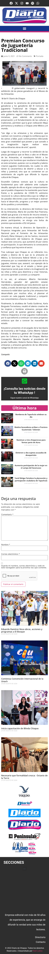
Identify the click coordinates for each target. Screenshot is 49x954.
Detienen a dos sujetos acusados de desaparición (31, 453)
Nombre (5, 544)
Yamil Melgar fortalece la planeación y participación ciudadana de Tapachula (31, 479)
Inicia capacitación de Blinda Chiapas (20, 728)
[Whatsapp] (38, 3)
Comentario (7, 514)
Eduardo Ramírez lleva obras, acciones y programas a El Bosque (21, 630)
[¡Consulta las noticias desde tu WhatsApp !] (24, 381)
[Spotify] (32, 3)
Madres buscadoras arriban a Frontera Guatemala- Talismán (31, 428)
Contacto (40, 942)
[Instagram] (22, 3)
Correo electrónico (10, 554)
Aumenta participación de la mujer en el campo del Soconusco (31, 466)
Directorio (40, 937)
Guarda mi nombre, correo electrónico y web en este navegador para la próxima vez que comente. (24, 567)
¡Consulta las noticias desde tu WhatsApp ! (24, 391)
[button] (24, 28)
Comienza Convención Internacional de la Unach (22, 680)
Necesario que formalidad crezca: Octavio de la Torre (24, 776)
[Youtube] (27, 3)
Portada (39, 56)
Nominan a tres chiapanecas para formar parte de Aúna (31, 441)
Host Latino (37, 951)
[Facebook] (11, 3)
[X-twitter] (16, 3)
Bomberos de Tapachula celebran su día (31, 415)
